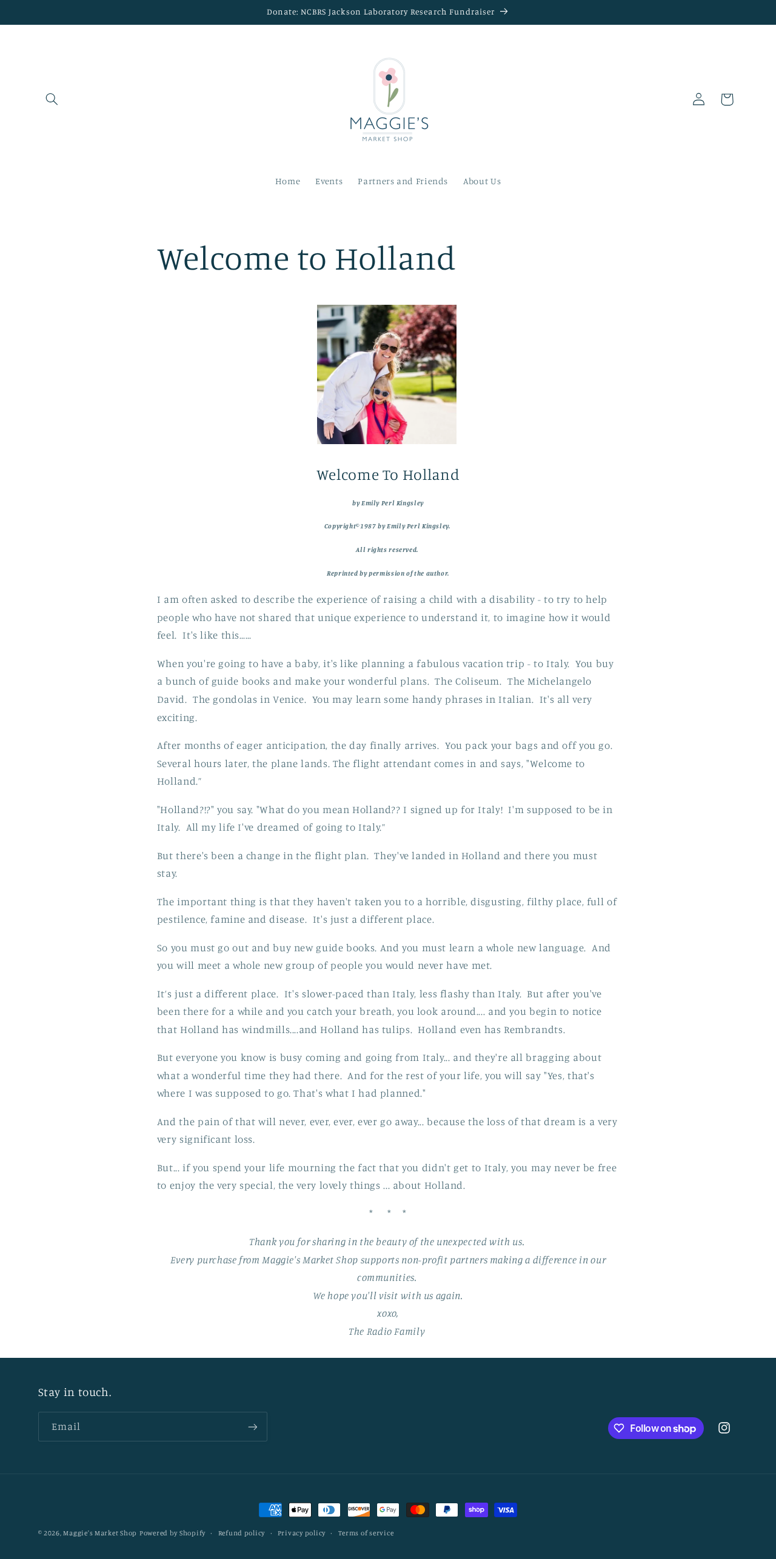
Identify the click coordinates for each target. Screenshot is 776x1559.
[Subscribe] (252, 1426)
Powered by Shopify (172, 1533)
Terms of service (366, 1533)
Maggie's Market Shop (100, 1533)
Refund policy (242, 1533)
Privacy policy (302, 1533)
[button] (52, 99)
